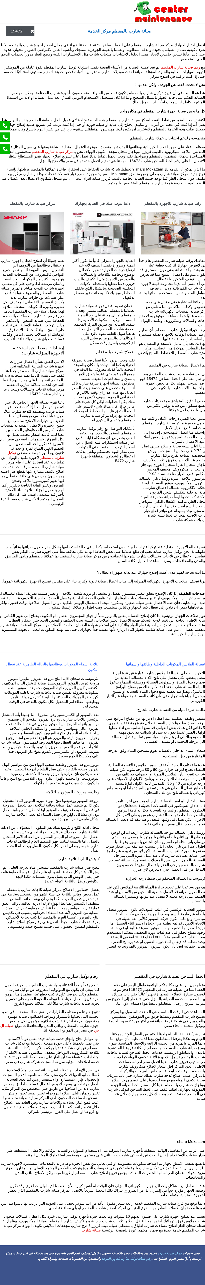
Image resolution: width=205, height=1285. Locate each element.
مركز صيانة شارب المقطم (52, 151)
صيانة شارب (91, 1230)
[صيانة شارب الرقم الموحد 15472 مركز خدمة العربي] (163, 11)
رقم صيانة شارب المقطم (180, 67)
